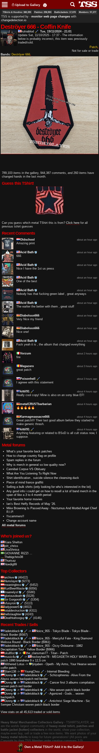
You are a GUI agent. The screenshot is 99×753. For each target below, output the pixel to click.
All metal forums (14, 525)
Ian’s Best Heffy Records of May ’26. (31, 504)
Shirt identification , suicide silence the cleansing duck (42, 478)
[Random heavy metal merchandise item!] (45, 5)
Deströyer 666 (21, 54)
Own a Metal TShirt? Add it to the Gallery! (54, 747)
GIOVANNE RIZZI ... (18, 553)
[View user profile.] (9, 44)
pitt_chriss (11, 546)
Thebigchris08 (13, 557)
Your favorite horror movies (24, 499)
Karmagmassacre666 (35, 416)
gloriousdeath (13, 596)
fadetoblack (12, 631)
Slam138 (10, 671)
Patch (93, 47)
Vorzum (25, 353)
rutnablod (28, 31)
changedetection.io (13, 20)
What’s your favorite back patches (29, 451)
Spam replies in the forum (23, 460)
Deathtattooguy (14, 618)
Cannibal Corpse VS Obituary (26, 469)
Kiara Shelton (13, 542)
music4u (10, 656)
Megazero (27, 366)
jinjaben (38, 664)
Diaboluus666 (29, 315)
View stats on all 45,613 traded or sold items (30, 712)
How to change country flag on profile (31, 455)
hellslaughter (12, 614)
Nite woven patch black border (70, 690)
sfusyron (10, 603)
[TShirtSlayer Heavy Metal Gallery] (86, 4)
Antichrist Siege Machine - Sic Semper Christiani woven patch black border (45, 702)
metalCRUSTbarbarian (36, 404)
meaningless (12, 584)
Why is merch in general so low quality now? (36, 464)
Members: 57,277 (87, 12)
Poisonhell (27, 378)
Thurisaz (10, 560)
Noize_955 (43, 631)
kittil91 (24, 391)
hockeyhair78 (40, 656)
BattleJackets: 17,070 (65, 12)
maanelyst (11, 592)
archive (9, 577)
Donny (8, 675)
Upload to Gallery (27, 5)
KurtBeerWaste (14, 588)
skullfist (9, 653)
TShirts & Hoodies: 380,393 (17, 12)
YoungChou (32, 671)
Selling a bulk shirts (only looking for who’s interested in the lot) (48, 487)
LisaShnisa (11, 549)
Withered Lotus (14, 664)
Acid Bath (27, 252)
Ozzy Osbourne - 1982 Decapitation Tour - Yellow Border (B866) (42, 647)
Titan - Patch (59, 653)
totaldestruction (14, 610)
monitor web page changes (50, 16)
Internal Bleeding (58, 671)
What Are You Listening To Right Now (31, 473)
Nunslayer (11, 581)
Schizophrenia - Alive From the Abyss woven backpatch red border (46, 677)
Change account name (21, 520)
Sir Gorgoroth (13, 599)
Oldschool (27, 239)
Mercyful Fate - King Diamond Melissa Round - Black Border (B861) (46, 640)
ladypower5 (11, 607)
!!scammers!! (15, 516)
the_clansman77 (37, 653)
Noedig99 (10, 564)
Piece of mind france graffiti (24, 482)
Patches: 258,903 (42, 12)
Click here (72, 222)
